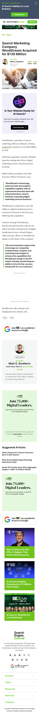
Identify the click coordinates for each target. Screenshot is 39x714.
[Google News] (10, 655)
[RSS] (26, 660)
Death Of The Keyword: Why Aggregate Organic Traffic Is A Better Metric (19, 468)
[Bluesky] (12, 660)
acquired (5, 147)
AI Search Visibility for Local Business (18, 616)
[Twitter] (28, 655)
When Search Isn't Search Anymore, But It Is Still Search (18, 454)
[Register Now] (19, 537)
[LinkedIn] (15, 655)
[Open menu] (4, 22)
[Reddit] (22, 660)
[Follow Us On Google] (19, 329)
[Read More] (19, 569)
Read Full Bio (19, 357)
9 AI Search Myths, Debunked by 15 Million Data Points (18, 584)
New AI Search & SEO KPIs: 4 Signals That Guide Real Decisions (17, 552)
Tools (12, 317)
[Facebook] (24, 655)
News (5, 317)
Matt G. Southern (17, 62)
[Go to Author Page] (5, 61)
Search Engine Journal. (22, 708)
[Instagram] (17, 660)
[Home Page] (16, 22)
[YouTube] (19, 655)
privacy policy (17, 434)
